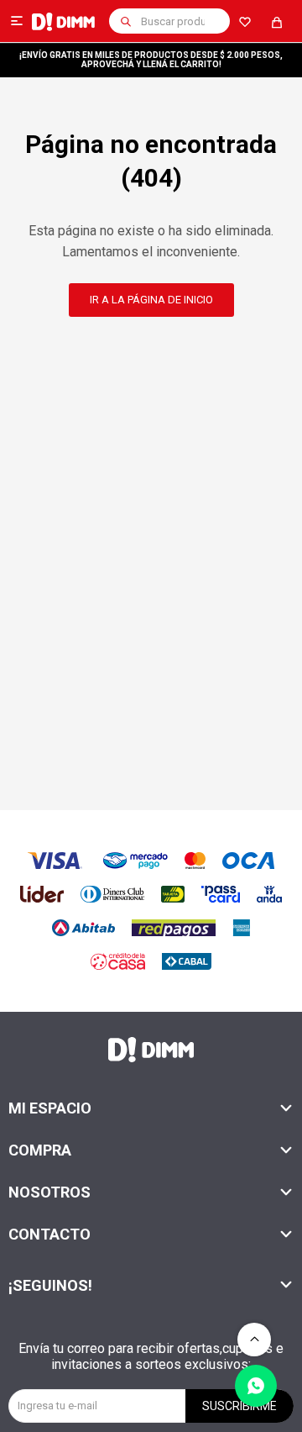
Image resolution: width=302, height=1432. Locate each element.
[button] (126, 21)
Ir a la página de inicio (151, 299)
